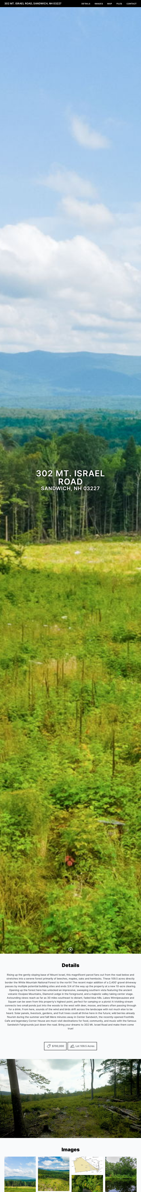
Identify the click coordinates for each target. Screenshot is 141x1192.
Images (99, 3)
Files (119, 3)
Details (86, 3)
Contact (132, 3)
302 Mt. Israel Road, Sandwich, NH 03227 (33, 3)
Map (109, 3)
